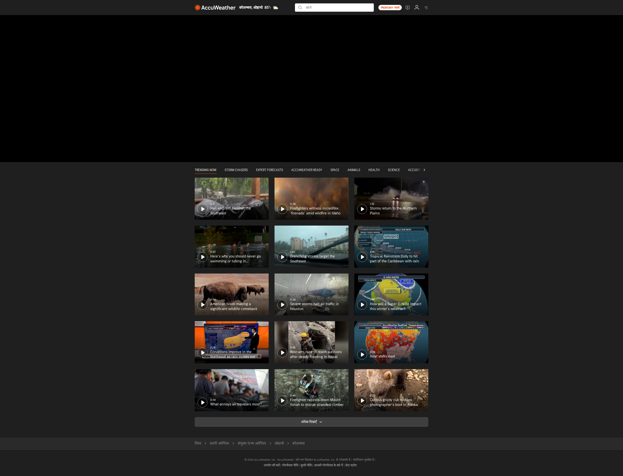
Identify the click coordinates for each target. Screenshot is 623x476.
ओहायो (279, 443)
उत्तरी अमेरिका (219, 443)
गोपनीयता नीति (290, 465)
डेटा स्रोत (351, 465)
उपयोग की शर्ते (272, 465)
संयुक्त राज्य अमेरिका (252, 443)
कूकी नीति (306, 465)
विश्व (198, 443)
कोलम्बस (298, 443)
